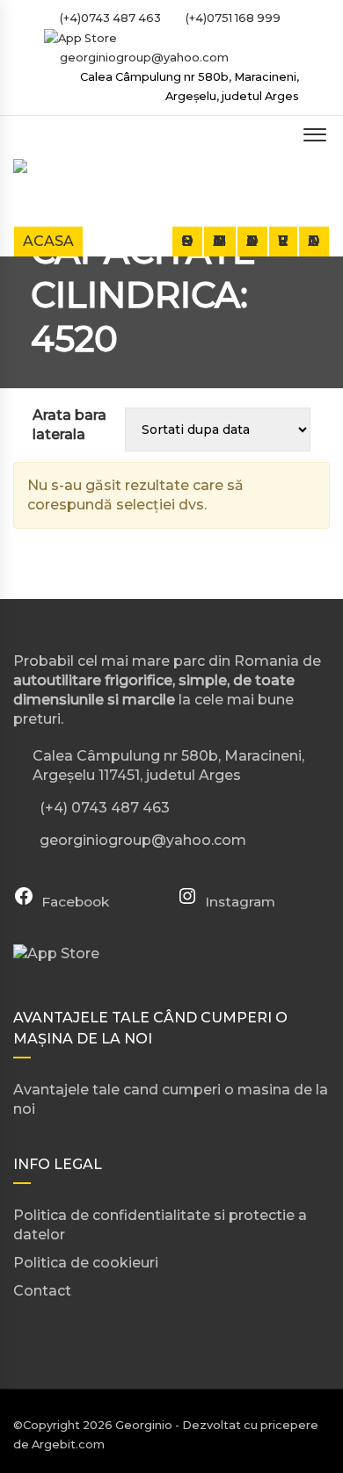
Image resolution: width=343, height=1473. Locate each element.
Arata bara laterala (69, 425)
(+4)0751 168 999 (232, 18)
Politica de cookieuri (85, 1262)
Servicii (283, 241)
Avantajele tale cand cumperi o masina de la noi (170, 1099)
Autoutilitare (252, 241)
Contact (314, 241)
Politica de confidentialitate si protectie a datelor (160, 1225)
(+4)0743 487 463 (109, 18)
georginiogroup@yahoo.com (144, 57)
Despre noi (187, 241)
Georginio (143, 1425)
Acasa (48, 241)
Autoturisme (220, 241)
